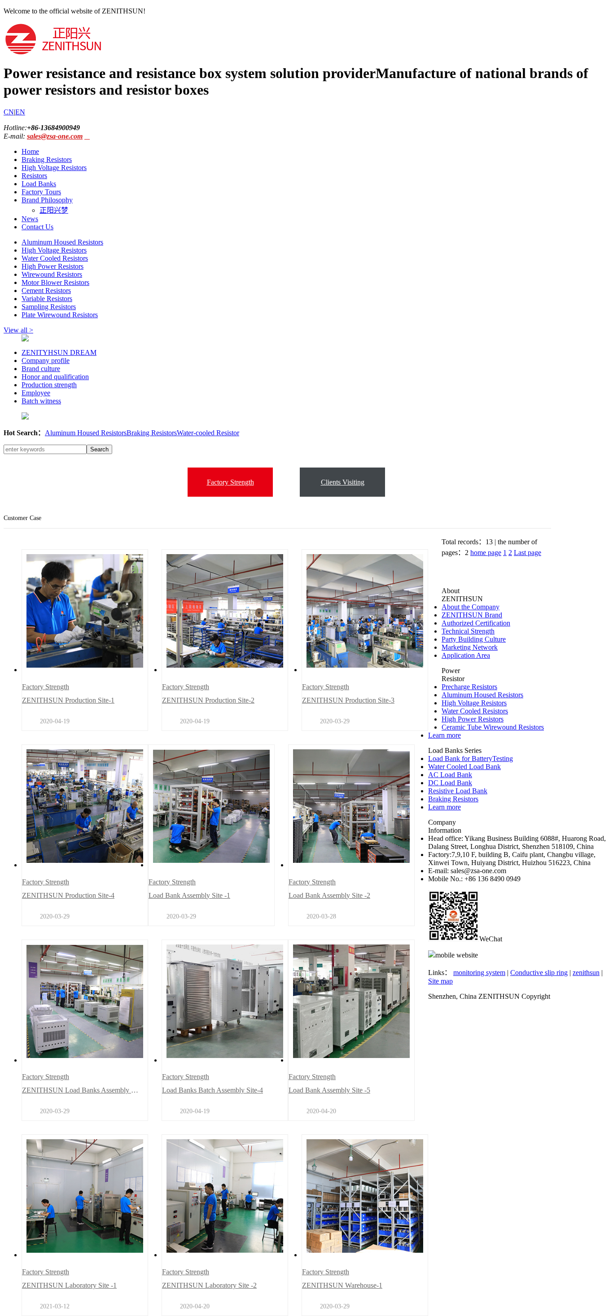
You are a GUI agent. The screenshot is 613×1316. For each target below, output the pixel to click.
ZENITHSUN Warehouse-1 (342, 1285)
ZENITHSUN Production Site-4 (68, 895)
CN (9, 112)
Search (99, 449)
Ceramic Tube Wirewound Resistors (493, 727)
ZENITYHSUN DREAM (59, 352)
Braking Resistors (47, 159)
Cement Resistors (46, 290)
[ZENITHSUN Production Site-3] (365, 669)
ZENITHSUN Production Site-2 (208, 700)
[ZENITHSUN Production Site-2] (225, 669)
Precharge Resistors (469, 687)
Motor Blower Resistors (55, 282)
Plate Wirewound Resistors (60, 315)
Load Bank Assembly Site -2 (329, 895)
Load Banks (39, 184)
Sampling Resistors (49, 306)
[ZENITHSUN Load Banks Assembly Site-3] (85, 1060)
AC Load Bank (450, 774)
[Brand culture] (25, 417)
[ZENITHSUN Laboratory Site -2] (225, 1255)
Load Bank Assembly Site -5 (329, 1090)
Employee (36, 393)
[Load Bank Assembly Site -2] (351, 865)
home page (485, 552)
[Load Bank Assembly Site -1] (211, 865)
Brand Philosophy (47, 200)
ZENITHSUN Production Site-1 (68, 700)
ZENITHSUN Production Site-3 (348, 700)
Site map (440, 981)
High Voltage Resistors (54, 167)
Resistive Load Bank (457, 791)
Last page (527, 552)
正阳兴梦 (53, 210)
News (30, 219)
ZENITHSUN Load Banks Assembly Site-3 (80, 1090)
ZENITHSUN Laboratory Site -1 (69, 1285)
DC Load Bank (450, 783)
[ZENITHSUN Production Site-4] (85, 865)
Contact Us (37, 227)
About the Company (470, 607)
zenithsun (586, 972)
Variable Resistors (47, 298)
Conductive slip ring (539, 972)
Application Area (466, 655)
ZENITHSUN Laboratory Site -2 (209, 1285)
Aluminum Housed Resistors (62, 242)
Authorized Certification (476, 623)
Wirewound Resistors (52, 274)
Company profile (46, 360)
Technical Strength (468, 631)
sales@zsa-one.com (55, 136)
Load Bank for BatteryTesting (470, 758)
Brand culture (41, 368)
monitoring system (479, 972)
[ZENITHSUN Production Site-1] (85, 669)
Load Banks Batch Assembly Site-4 (212, 1090)
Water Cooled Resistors (55, 258)
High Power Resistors (52, 266)
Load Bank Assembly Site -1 (189, 895)
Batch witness (41, 401)
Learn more (444, 735)
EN (20, 112)
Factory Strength (230, 482)
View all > (18, 330)
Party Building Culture (474, 639)
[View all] (25, 339)
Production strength (49, 385)
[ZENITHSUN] (53, 53)
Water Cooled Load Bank (464, 766)
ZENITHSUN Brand (472, 615)
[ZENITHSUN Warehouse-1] (365, 1255)
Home (30, 151)
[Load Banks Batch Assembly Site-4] (225, 1060)
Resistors (34, 175)
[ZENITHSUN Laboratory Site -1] (85, 1255)
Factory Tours (41, 192)
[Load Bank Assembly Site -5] (351, 1060)
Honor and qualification (55, 376)
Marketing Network (470, 647)
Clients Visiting (342, 482)
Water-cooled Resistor (208, 433)
